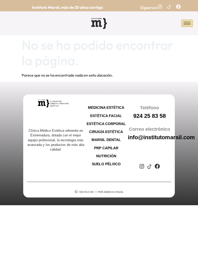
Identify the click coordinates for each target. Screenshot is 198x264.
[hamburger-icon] (187, 23)
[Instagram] (159, 6)
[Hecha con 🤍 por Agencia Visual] (76, 191)
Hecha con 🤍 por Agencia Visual (101, 192)
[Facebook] (178, 6)
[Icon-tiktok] (169, 6)
